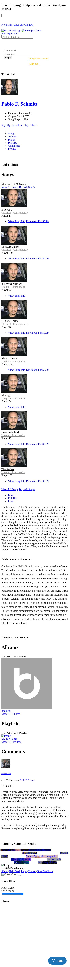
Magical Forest (9, 358)
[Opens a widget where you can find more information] (57, 961)
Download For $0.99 (37, 221)
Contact (32, 871)
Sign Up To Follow (11, 125)
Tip (26, 125)
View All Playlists (11, 741)
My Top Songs (9, 738)
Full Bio (12, 498)
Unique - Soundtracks (13, 286)
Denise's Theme (10, 320)
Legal (24, 871)
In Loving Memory (11, 283)
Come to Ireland (10, 432)
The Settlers (7, 469)
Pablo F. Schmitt (27, 780)
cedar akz (6, 773)
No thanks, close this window (17, 24)
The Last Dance (10, 246)
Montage (6, 395)
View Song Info (16, 221)
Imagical (6, 710)
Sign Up (33, 63)
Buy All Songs (27, 187)
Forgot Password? (39, 58)
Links (11, 501)
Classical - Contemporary (15, 212)
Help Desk (14, 871)
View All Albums (10, 713)
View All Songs (9, 187)
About (4, 871)
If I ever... (6, 209)
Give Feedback (45, 871)
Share (34, 125)
